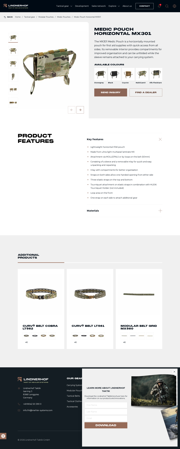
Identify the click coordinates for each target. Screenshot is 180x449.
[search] (167, 6)
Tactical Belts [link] (73, 396)
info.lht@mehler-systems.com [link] (37, 410)
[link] (16, 6)
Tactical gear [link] (29, 17)
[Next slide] (80, 110)
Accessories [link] (72, 407)
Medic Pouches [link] (64, 17)
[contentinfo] (90, 65)
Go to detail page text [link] (41, 309)
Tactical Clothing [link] (75, 401)
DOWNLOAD (106, 425)
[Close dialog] (174, 372)
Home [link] (18, 17)
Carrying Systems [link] (75, 385)
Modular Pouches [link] (46, 17)
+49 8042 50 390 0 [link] (32, 404)
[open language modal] (174, 6)
